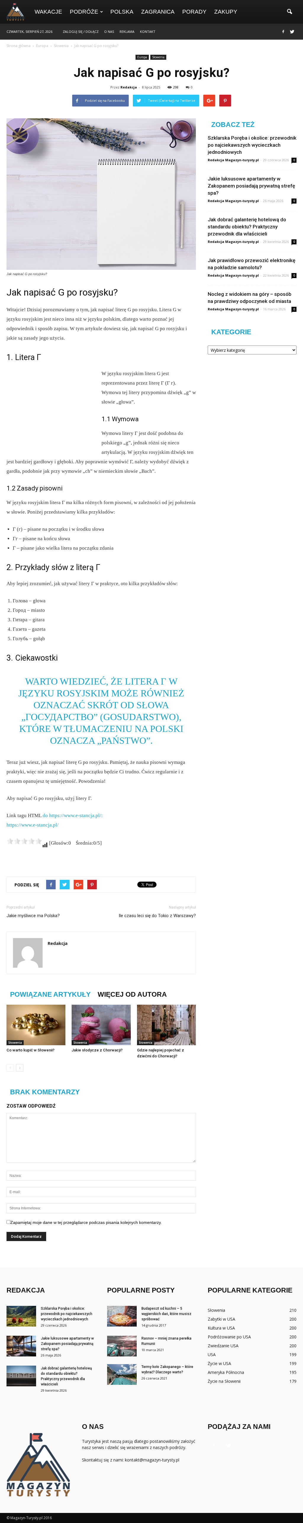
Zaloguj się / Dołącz (81, 31)
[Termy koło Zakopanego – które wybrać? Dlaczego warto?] (122, 1374)
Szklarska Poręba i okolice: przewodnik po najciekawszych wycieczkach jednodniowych (252, 145)
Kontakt (147, 31)
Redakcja (128, 87)
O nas (109, 31)
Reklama (127, 31)
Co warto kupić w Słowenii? (30, 1050)
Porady (194, 12)
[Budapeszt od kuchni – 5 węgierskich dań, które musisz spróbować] (122, 1316)
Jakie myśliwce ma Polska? (33, 915)
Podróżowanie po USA (229, 1337)
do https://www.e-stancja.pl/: (73, 815)
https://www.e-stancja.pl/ (33, 825)
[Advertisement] (51, 409)
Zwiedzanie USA (223, 1345)
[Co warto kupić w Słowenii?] (36, 1025)
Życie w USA (219, 1363)
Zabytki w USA (221, 1319)
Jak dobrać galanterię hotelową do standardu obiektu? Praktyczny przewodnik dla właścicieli (247, 227)
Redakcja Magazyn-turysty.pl (233, 160)
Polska (121, 12)
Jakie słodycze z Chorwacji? (97, 1050)
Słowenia (158, 57)
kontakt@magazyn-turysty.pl (152, 1460)
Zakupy (225, 12)
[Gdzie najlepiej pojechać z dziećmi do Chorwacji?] (166, 1025)
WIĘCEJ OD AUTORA (132, 994)
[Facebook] (283, 31)
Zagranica (158, 12)
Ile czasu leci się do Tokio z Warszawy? (157, 915)
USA (212, 1354)
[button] (289, 12)
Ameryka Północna (226, 1372)
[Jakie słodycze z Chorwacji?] (101, 1025)
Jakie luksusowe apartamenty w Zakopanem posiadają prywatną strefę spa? (251, 186)
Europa (142, 57)
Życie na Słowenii (224, 1381)
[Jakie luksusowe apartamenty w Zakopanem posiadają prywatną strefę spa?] (21, 1346)
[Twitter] (292, 31)
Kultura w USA (221, 1328)
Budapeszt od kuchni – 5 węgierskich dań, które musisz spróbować (166, 1313)
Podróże (84, 12)
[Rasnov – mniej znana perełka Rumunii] (122, 1346)
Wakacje (48, 12)
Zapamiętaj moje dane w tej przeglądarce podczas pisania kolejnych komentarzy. (86, 1222)
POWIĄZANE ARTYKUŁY (50, 994)
